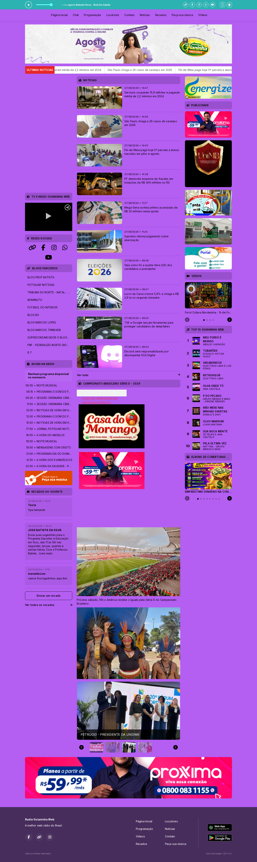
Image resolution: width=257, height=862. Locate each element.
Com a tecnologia (214, 853)
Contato (129, 15)
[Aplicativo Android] (229, 4)
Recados (161, 15)
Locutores (112, 15)
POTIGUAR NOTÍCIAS (41, 284)
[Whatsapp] (205, 4)
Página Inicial (59, 15)
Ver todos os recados (39, 604)
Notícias (145, 15)
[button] (96, 747)
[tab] (204, 320)
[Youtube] (212, 4)
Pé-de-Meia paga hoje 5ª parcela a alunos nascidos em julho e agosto (171, 69)
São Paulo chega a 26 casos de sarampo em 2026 (87, 69)
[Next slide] (175, 747)
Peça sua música (182, 15)
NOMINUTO (34, 299)
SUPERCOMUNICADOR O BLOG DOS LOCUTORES (49, 337)
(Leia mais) (46, 553)
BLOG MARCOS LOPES (41, 322)
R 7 (29, 352)
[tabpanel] (208, 298)
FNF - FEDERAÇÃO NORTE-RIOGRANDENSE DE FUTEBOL (49, 345)
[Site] (185, 4)
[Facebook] (192, 4)
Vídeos (202, 15)
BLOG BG (33, 314)
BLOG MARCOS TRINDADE (44, 330)
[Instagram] (199, 4)
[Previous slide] (81, 747)
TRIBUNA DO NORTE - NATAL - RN (49, 292)
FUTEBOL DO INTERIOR (42, 307)
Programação (92, 15)
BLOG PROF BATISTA (40, 277)
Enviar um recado (49, 595)
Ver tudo (83, 375)
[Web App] (222, 4)
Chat (76, 15)
